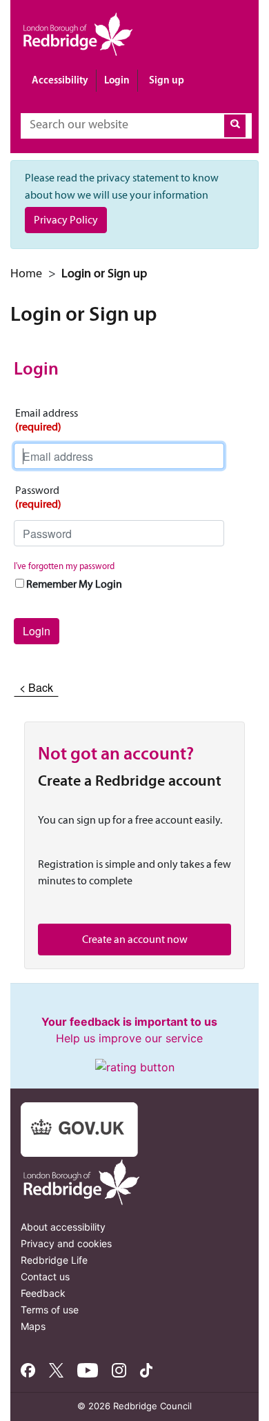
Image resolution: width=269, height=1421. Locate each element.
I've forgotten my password (64, 566)
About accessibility (63, 1227)
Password (38, 497)
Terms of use (50, 1309)
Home (26, 273)
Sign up (166, 79)
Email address (46, 419)
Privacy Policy (66, 219)
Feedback (43, 1293)
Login (117, 79)
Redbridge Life (54, 1260)
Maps (33, 1326)
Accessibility (60, 79)
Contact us (45, 1276)
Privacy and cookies (66, 1243)
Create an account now (135, 939)
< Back (36, 687)
